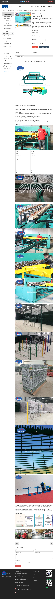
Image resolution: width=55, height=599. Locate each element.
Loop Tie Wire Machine (7, 51)
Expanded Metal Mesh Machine (8, 25)
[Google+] (49, 597)
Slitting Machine (6, 31)
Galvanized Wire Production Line (8, 58)
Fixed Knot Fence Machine (8, 48)
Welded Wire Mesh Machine (8, 61)
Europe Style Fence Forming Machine (8, 56)
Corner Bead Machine (7, 23)
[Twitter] (24, 1)
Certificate (34, 579)
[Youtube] (26, 1)
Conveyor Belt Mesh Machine (8, 26)
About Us (34, 577)
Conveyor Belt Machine (7, 46)
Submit (18, 565)
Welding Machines (6, 60)
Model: (17, 52)
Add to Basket (44, 47)
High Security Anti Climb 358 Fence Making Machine (8, 65)
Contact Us (35, 580)
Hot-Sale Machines (6, 71)
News (34, 574)
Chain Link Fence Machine (8, 35)
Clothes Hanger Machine (7, 16)
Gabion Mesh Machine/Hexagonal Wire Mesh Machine (8, 38)
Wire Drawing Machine (7, 53)
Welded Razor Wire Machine (8, 66)
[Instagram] (28, 1)
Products (34, 576)
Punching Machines (6, 18)
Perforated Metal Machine (7, 28)
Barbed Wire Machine (7, 40)
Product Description (19, 56)
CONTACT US (50, 1)
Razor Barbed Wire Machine (8, 20)
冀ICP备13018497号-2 (39, 596)
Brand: (34, 52)
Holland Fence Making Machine (8, 68)
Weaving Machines (6, 33)
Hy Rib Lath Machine (7, 30)
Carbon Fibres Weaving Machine (8, 41)
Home (34, 573)
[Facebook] (21, 1)
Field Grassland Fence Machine (8, 43)
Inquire (35, 47)
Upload (17, 560)
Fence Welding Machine (7, 63)
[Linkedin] (23, 1)
